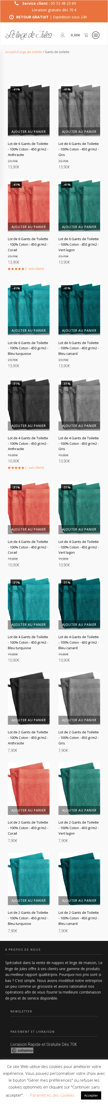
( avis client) (34, 268)
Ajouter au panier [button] (29, 131)
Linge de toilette (30, 52)
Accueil (10, 52)
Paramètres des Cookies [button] (52, 1095)
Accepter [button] (91, 1095)
